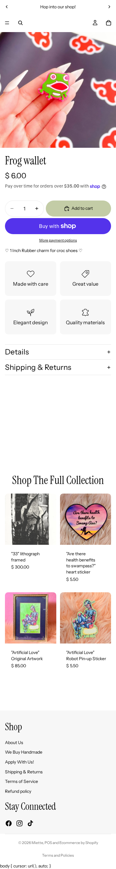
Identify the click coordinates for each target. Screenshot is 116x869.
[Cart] (108, 23)
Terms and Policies (58, 855)
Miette (37, 842)
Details (17, 351)
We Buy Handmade (23, 752)
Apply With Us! (19, 762)
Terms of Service (21, 781)
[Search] (20, 23)
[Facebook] (8, 823)
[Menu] (7, 23)
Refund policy (18, 791)
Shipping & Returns (38, 367)
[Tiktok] (30, 823)
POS (48, 842)
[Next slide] (109, 7)
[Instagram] (19, 823)
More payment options (58, 240)
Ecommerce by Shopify (78, 842)
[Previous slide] (7, 7)
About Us (14, 742)
